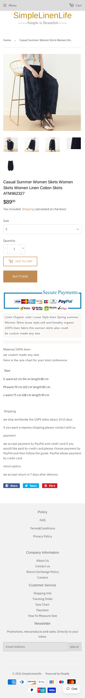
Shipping (28, 209)
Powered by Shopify (57, 673)
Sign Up (74, 646)
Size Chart (42, 604)
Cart (78, 5)
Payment (42, 610)
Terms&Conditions (42, 528)
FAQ (42, 520)
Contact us (42, 566)
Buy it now (20, 276)
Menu (13, 5)
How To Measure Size (42, 615)
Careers (42, 577)
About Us (42, 560)
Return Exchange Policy (42, 572)
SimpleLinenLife (42, 15)
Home (7, 40)
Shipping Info (43, 593)
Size (6, 220)
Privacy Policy (42, 536)
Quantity (9, 240)
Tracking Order (42, 599)
